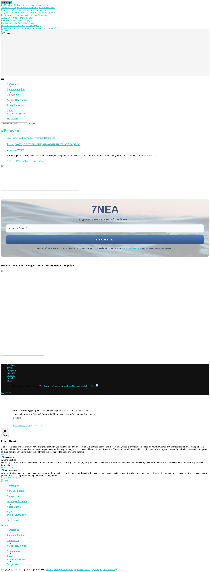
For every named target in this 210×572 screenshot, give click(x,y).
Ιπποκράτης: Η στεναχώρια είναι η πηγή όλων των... (24, 15)
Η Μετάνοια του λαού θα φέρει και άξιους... (21, 25)
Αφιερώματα (14, 105)
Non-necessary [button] (8, 467)
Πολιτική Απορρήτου (132, 248)
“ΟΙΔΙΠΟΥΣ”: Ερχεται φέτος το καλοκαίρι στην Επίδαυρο (28, 7)
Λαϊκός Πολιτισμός (17, 100)
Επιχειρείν (12, 118)
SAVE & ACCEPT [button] (10, 478)
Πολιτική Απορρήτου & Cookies (63, 386)
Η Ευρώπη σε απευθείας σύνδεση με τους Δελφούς (43, 144)
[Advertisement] (105, 56)
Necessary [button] (5, 454)
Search (32, 124)
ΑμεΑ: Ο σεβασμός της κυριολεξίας (17, 18)
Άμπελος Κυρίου (16, 89)
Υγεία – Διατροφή (16, 113)
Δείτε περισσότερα (21, 425)
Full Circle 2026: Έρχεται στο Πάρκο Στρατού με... (24, 5)
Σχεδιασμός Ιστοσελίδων (86, 386)
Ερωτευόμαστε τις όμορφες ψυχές (16, 20)
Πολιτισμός (13, 84)
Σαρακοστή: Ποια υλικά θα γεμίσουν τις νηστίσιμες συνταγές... (30, 28)
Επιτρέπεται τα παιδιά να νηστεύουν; (17, 23)
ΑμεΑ (10, 110)
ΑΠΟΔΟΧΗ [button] (37, 425)
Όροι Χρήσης (44, 386)
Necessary (9, 457)
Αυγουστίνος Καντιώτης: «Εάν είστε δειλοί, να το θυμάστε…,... (30, 12)
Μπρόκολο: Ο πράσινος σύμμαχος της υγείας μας (23, 10)
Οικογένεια (13, 94)
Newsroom (13, 150)
